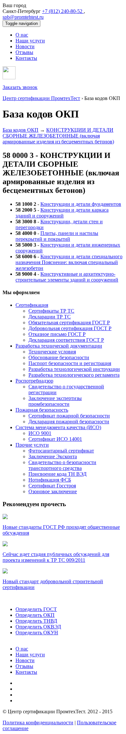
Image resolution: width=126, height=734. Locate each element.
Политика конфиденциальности (38, 722)
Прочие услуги (32, 445)
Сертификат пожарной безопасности (69, 415)
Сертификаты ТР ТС (51, 311)
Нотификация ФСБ (49, 480)
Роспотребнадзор (34, 381)
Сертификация (32, 305)
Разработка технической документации (59, 346)
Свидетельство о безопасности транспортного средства (62, 465)
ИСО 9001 (39, 433)
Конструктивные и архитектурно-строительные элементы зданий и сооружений (67, 277)
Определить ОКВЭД (38, 626)
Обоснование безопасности (58, 357)
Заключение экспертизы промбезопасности (55, 401)
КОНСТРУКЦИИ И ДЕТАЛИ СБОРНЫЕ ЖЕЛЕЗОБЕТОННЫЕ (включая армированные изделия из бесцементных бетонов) (58, 135)
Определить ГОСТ (36, 609)
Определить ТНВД (36, 621)
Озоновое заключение (52, 491)
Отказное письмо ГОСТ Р (57, 334)
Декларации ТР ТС (49, 316)
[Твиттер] (18, 689)
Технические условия (52, 351)
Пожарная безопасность (42, 410)
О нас (22, 35)
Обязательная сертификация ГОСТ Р (69, 322)
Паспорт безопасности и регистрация (69, 363)
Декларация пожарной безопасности (68, 421)
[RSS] (18, 700)
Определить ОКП (35, 615)
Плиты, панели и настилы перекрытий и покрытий (57, 236)
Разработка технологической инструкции (74, 369)
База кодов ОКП (20, 130)
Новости (25, 46)
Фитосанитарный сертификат (61, 450)
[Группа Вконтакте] (19, 694)
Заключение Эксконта (52, 456)
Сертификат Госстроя (52, 485)
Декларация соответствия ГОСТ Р (66, 340)
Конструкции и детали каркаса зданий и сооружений (62, 212)
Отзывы (24, 52)
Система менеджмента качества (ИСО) (58, 427)
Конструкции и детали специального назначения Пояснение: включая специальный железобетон (69, 262)
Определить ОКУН (37, 632)
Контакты (26, 58)
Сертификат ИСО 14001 (55, 439)
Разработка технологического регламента (74, 375)
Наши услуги (30, 40)
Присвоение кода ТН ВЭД (57, 474)
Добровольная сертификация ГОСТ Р (69, 328)
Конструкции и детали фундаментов (80, 204)
